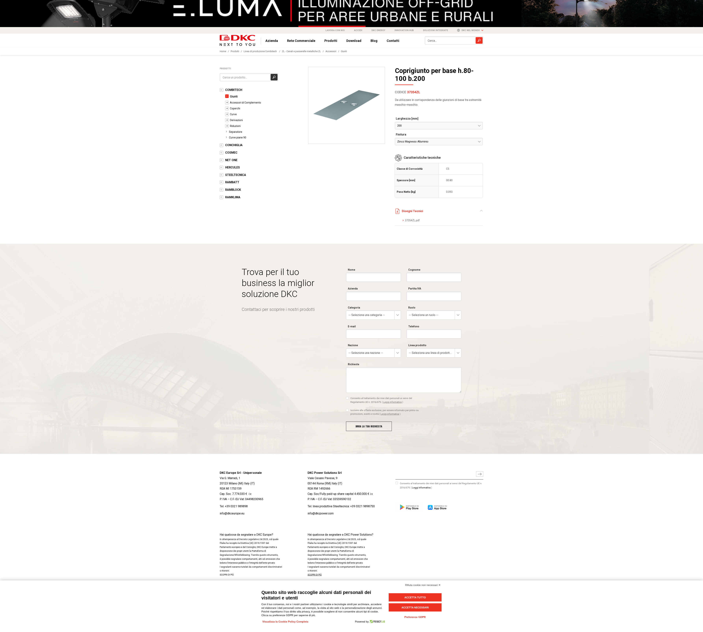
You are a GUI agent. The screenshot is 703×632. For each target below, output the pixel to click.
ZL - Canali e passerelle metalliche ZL (301, 51)
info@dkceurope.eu (232, 513)
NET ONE (231, 160)
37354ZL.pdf (412, 220)
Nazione (353, 345)
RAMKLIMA (232, 197)
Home (223, 51)
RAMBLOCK (233, 189)
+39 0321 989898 (236, 506)
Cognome (414, 269)
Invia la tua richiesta (369, 426)
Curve (233, 114)
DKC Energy (378, 30)
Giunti (344, 51)
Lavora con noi (335, 30)
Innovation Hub (404, 30)
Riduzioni (235, 126)
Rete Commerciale (301, 41)
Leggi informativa (392, 402)
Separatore (235, 131)
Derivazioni (236, 120)
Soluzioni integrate (435, 30)
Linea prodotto (417, 345)
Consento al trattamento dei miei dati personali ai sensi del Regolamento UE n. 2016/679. (381, 400)
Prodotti (330, 41)
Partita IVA (414, 288)
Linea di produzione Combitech (260, 51)
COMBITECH (233, 90)
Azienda (271, 41)
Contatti (393, 41)
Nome (351, 269)
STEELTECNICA (235, 175)
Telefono (413, 326)
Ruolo (411, 307)
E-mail (352, 326)
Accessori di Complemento (245, 102)
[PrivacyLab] (377, 621)
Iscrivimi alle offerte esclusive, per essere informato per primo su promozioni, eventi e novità (384, 412)
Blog (374, 41)
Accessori (331, 51)
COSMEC (231, 152)
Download (353, 41)
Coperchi (235, 108)
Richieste (353, 364)
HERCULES (232, 167)
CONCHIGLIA (234, 145)
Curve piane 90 (237, 137)
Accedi (358, 30)
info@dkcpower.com (321, 513)
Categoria (354, 307)
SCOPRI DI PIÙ (227, 574)
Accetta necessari (415, 607)
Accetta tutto (415, 597)
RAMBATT (232, 182)
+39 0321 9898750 (362, 506)
